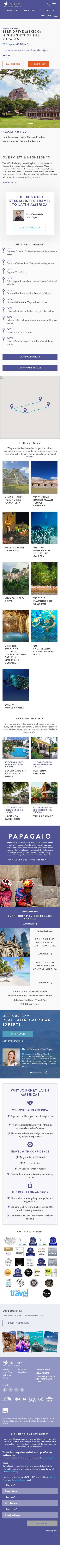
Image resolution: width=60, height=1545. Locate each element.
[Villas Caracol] (44, 793)
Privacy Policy (7, 1372)
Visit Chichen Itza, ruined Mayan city (14, 500)
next (34, 123)
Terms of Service (19, 1480)
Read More (8, 183)
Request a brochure (18, 1323)
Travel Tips (40, 1000)
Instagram (22, 1389)
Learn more (28, 924)
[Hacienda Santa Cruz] (16, 793)
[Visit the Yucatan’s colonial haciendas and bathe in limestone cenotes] (16, 626)
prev (26, 123)
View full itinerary (30, 356)
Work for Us (7, 1375)
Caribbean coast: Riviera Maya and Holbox (24, 137)
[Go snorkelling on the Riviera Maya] (44, 626)
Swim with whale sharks (14, 706)
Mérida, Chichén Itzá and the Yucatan (21, 141)
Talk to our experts (30, 227)
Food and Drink (36, 995)
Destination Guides (17, 995)
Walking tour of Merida (14, 549)
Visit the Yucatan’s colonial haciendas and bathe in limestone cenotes (15, 654)
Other (49, 995)
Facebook (5, 1389)
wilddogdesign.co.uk (51, 1530)
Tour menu (46, 16)
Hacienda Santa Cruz (13, 817)
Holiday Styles (31, 10)
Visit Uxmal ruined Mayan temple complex (43, 501)
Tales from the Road (23, 1000)
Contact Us (49, 10)
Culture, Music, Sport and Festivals (30, 991)
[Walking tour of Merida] (16, 528)
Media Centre (42, 1373)
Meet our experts (11, 1041)
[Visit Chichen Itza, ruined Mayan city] (16, 477)
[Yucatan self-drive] (16, 578)
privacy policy (49, 1457)
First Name (10, 1485)
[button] (48, 404)
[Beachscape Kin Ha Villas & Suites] (16, 748)
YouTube (16, 1389)
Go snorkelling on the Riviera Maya (43, 650)
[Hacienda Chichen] (44, 748)
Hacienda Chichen (40, 772)
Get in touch (18, 1033)
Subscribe (42, 1523)
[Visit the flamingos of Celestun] (44, 578)
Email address (11, 1509)
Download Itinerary (30, 367)
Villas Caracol (44, 816)
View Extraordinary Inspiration (30, 859)
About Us (6, 1369)
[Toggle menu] (54, 4)
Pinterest (10, 1389)
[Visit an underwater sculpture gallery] (44, 528)
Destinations (12, 10)
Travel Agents (42, 1369)
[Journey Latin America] (12, 4)
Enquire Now (38, 64)
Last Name (10, 1497)
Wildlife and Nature (30, 1004)
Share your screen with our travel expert (45, 1379)
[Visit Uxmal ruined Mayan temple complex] (44, 477)
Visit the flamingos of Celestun (43, 601)
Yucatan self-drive (14, 599)
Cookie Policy (22, 1372)
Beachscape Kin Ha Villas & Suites (15, 773)
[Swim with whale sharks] (16, 685)
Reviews (5, 1378)
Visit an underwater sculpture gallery (42, 552)
